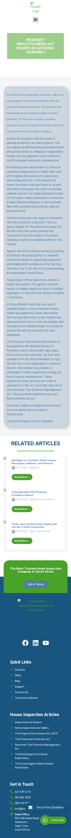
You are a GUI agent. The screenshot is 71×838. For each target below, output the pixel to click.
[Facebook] (25, 642)
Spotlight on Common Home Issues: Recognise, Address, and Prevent (34, 462)
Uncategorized (42, 531)
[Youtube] (45, 642)
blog (36, 467)
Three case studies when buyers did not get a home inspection (34, 525)
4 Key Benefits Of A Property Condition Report (29, 494)
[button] (36, 20)
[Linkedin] (35, 642)
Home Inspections (44, 499)
